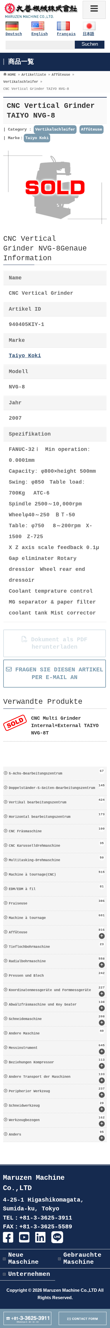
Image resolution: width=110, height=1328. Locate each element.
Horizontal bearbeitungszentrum (57, 816)
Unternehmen (29, 1274)
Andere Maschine (56, 1032)
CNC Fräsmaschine (57, 830)
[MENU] (94, 10)
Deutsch (14, 34)
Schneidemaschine (57, 1020)
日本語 (88, 34)
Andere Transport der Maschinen (57, 1077)
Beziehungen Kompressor (57, 1063)
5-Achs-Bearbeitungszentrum (56, 772)
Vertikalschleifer (55, 129)
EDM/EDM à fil (56, 888)
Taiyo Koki (37, 138)
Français (66, 34)
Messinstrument (57, 1049)
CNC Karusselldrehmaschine (56, 844)
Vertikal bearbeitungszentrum (57, 801)
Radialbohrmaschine (57, 962)
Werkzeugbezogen (57, 1121)
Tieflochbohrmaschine (56, 946)
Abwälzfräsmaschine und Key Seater (57, 1005)
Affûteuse (91, 129)
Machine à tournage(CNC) (57, 873)
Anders (56, 1135)
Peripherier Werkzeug (57, 1092)
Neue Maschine (23, 1259)
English (39, 34)
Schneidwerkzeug (56, 1106)
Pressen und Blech (57, 974)
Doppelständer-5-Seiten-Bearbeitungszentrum (57, 787)
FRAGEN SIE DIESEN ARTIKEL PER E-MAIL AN (57, 673)
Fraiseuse (57, 902)
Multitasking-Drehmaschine (56, 859)
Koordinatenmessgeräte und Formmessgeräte (57, 991)
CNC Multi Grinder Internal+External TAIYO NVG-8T (65, 726)
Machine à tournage (57, 917)
